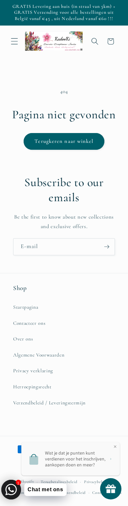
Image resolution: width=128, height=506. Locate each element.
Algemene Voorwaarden (38, 355)
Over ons (23, 339)
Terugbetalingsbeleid (59, 481)
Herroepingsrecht (32, 387)
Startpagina (25, 307)
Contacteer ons (29, 323)
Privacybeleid (96, 481)
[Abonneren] (107, 246)
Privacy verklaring (33, 371)
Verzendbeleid (73, 492)
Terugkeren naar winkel (63, 141)
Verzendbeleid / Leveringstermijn (49, 403)
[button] (14, 41)
